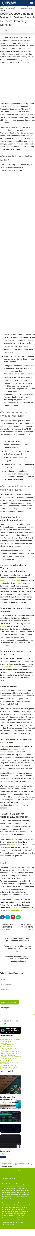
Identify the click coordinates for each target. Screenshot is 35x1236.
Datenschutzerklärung (8, 1178)
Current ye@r (6, 1008)
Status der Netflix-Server (9, 667)
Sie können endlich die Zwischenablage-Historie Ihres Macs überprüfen (8, 1067)
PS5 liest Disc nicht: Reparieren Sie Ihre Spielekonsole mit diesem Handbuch (9, 1047)
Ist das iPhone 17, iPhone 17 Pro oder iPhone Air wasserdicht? (10, 1041)
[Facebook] (2, 917)
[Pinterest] (13, 917)
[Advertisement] (17, 83)
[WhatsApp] (18, 917)
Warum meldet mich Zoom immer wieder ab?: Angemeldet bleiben (27, 927)
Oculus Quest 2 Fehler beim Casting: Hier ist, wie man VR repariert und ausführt (10, 1053)
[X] (7, 917)
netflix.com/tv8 (16, 845)
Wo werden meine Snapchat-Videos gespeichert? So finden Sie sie (7, 927)
